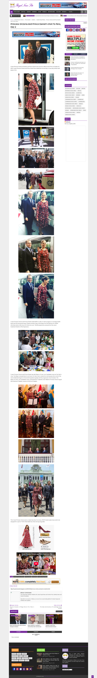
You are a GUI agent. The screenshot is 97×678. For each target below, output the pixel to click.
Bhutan (83, 88)
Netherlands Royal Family (79, 108)
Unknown (68, 122)
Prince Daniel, (35, 30)
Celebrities (78, 92)
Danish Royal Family (69, 95)
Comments (83, 54)
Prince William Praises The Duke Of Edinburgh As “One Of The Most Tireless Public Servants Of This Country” (51, 667)
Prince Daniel (27, 19)
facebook (36, 631)
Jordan (77, 97)
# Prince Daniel (28, 576)
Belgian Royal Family (70, 88)
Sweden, (40, 30)
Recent (76, 54)
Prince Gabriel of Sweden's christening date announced (34, 626)
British (38, 15)
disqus (53, 631)
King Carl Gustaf (14, 615)
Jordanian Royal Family (70, 99)
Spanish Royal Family (70, 112)
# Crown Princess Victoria (19, 576)
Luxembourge (82, 101)
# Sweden (34, 576)
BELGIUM (58, 11)
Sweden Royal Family (40, 19)
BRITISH (23, 11)
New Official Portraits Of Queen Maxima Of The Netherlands (77, 74)
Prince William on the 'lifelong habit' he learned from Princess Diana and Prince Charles (59, 15)
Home (12, 19)
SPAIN (39, 11)
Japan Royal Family (69, 97)
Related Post (14, 611)
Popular (68, 54)
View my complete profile (70, 123)
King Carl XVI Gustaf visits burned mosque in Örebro (18, 626)
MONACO (45, 11)
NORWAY (64, 11)
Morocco (79, 105)
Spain (84, 110)
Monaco (81, 103)
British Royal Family (70, 92)
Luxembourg (80, 99)
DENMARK (34, 11)
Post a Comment (15, 637)
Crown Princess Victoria (19, 19)
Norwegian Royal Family (75, 110)
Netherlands (68, 108)
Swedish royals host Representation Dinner (51, 626)
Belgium (78, 88)
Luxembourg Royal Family (71, 101)
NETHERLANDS (51, 11)
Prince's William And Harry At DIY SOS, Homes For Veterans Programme (78, 63)
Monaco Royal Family (70, 105)
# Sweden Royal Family (42, 576)
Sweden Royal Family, (46, 30)
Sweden (33, 19)
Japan (83, 95)
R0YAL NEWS (17, 11)
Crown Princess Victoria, (28, 30)
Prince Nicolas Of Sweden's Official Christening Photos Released (78, 58)
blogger (18, 631)
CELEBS (70, 11)
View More (60, 611)
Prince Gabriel (31, 615)
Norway (67, 110)
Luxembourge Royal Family (71, 103)
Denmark (78, 95)
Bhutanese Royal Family (70, 90)
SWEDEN (29, 11)
